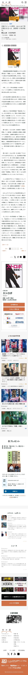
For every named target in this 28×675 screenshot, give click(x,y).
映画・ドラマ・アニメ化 (19, 642)
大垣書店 (14, 326)
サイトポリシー (5, 633)
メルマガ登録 (14, 603)
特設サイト (16, 646)
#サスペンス (16, 360)
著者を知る (16, 635)
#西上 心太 (9, 408)
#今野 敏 (3, 408)
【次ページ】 (5, 244)
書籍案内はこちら (14, 597)
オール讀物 (12, 650)
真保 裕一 (7, 45)
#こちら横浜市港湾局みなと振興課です (16, 386)
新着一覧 (16, 633)
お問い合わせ (5, 642)
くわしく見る (13, 309)
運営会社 (4, 637)
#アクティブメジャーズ (17, 408)
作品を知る (16, 637)
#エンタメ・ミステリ (11, 39)
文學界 (5, 650)
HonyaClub (19, 322)
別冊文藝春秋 (21, 650)
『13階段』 (23, 186)
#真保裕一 (4, 360)
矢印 (25, 569)
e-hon (8, 322)
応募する (10, 491)
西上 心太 (4, 33)
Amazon (8, 314)
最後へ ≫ (24, 250)
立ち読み (13, 304)
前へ (6, 248)
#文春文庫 (6, 37)
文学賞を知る (17, 640)
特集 (15, 644)
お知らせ (4, 640)
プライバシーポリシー (7, 635)
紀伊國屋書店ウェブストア (19, 318)
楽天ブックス (19, 314)
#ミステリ (10, 360)
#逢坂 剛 (3, 430)
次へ (21, 248)
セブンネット (8, 318)
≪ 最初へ (4, 250)
